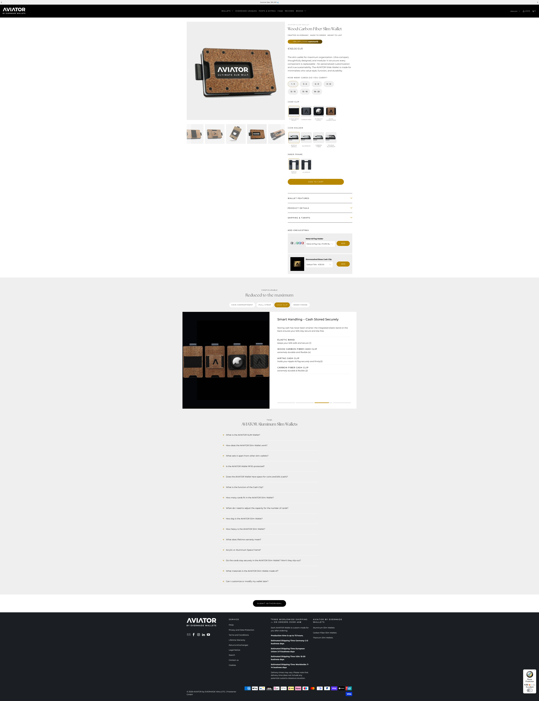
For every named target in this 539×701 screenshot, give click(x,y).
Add (343, 243)
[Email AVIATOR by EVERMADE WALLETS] (189, 635)
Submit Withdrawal (269, 603)
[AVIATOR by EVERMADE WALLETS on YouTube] (208, 635)
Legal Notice (234, 650)
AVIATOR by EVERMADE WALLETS (209, 692)
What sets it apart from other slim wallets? (247, 456)
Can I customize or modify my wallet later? (247, 581)
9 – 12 (329, 84)
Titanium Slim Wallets (323, 638)
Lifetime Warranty (237, 640)
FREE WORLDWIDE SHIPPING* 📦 (279, 2)
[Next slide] (537, 2)
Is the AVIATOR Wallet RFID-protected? (245, 466)
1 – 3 (293, 84)
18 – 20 (317, 92)
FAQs (231, 625)
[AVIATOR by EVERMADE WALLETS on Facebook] (194, 635)
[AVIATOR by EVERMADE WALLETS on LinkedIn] (203, 635)
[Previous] (189, 71)
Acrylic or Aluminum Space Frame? (243, 550)
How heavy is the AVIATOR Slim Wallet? (245, 529)
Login (527, 11)
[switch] (530, 690)
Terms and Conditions (239, 635)
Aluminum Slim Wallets (324, 628)
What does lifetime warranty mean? (243, 539)
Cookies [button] (232, 665)
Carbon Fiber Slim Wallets (325, 633)
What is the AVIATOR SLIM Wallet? (243, 435)
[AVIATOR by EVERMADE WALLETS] (14, 11)
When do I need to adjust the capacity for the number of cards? (257, 508)
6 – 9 (317, 84)
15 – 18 (305, 92)
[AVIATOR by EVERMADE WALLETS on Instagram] (199, 635)
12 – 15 (293, 92)
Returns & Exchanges (238, 645)
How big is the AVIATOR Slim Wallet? (244, 518)
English (514, 11)
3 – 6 (305, 84)
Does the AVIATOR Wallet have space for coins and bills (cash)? (257, 476)
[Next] (283, 71)
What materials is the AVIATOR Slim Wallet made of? (252, 571)
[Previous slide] (1, 2)
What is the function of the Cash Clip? (244, 487)
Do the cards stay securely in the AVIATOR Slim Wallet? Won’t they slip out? (263, 560)
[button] (227, 11)
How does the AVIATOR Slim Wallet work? (246, 445)
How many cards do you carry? (307, 78)
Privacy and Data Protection (241, 630)
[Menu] (534, 671)
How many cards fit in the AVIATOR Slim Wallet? (250, 497)
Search (232, 655)
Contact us (234, 660)
